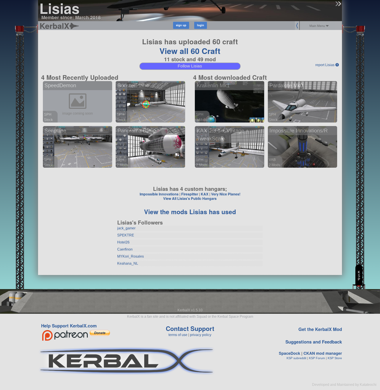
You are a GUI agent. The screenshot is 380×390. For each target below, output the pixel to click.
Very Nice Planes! (225, 194)
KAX (204, 194)
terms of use (177, 335)
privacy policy (200, 335)
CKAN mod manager (322, 353)
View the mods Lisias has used (190, 211)
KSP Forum (317, 358)
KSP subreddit (296, 358)
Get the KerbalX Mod (320, 329)
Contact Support (190, 328)
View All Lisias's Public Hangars (190, 198)
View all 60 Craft (189, 50)
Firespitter (189, 194)
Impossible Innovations (159, 194)
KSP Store (335, 358)
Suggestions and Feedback (313, 341)
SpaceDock (289, 353)
